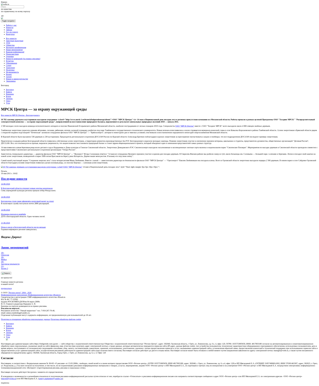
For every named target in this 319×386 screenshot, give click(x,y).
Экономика (11, 81)
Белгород (10, 90)
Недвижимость (12, 72)
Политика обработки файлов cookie (66, 319)
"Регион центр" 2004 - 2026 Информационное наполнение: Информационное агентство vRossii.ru (31, 294)
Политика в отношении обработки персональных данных (25, 319)
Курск (8, 96)
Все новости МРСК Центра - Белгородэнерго (20, 115)
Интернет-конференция (16, 47)
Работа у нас (11, 25)
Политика (10, 70)
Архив (9, 77)
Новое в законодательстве (17, 79)
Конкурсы (10, 34)
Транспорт (10, 68)
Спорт (8, 65)
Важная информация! (15, 52)
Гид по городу (12, 32)
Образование (11, 63)
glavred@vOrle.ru (9, 379)
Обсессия (5, 254)
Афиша (9, 30)
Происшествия (12, 54)
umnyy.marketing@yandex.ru (50, 379)
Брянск (9, 92)
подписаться (6, 288)
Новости (9, 27)
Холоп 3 (4, 267)
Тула (8, 103)
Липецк (9, 99)
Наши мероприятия (14, 50)
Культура (10, 61)
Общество (10, 45)
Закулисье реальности (10, 263)
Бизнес (9, 74)
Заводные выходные (14, 41)
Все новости (11, 38)
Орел (8, 101)
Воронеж (10, 94)
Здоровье (10, 56)
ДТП (8, 43)
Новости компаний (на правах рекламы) (23, 59)
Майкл (4, 258)
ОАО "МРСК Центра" (184, 126)
